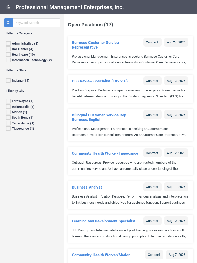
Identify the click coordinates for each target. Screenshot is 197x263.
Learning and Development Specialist (103, 221)
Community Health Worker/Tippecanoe (105, 153)
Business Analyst (87, 187)
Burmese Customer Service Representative (95, 45)
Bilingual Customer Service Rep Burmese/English (99, 117)
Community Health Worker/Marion (101, 255)
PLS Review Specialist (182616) (100, 81)
